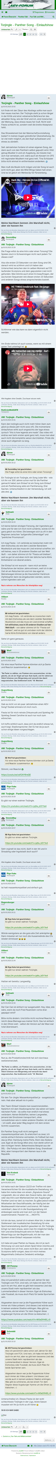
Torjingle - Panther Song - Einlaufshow (27, 25)
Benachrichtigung (6, 234)
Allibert (4, 597)
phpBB (21, 1451)
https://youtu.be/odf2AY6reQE (16, 774)
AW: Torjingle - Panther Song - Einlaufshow (22, 244)
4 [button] (33, 34)
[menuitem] (6, 12)
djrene (10, 96)
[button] (21, 34)
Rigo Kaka (11, 786)
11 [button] (41, 34)
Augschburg (7, 690)
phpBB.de (37, 1453)
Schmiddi (11, 1331)
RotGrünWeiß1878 (9, 410)
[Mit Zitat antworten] (48, 98)
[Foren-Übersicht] (28, 5)
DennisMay (11, 237)
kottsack (10, 512)
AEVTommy (12, 1266)
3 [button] (30, 34)
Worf (9, 650)
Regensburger (7, 902)
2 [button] (27, 34)
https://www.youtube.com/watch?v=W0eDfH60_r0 (25, 1319)
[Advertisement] (28, 66)
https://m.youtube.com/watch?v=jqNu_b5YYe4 (23, 806)
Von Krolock (12, 1173)
